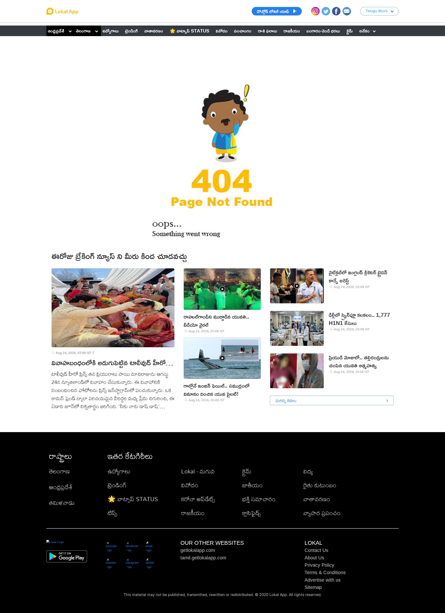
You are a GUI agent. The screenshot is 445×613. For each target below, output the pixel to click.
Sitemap (313, 587)
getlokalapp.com (197, 550)
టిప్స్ (112, 513)
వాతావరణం (316, 499)
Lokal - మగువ (198, 471)
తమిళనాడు (62, 503)
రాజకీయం (193, 513)
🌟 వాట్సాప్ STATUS (133, 499)
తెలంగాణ (83, 30)
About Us (314, 557)
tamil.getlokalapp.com (203, 557)
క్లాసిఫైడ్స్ (251, 513)
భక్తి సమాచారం (259, 499)
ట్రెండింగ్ (117, 485)
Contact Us (316, 550)
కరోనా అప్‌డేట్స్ (198, 499)
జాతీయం (252, 485)
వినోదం (189, 485)
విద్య (308, 471)
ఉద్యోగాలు (119, 471)
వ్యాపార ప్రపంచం (322, 513)
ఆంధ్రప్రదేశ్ (56, 30)
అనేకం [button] (364, 30)
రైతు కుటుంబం (319, 485)
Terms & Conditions (325, 572)
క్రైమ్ (246, 471)
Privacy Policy (319, 565)
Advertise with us (323, 580)
